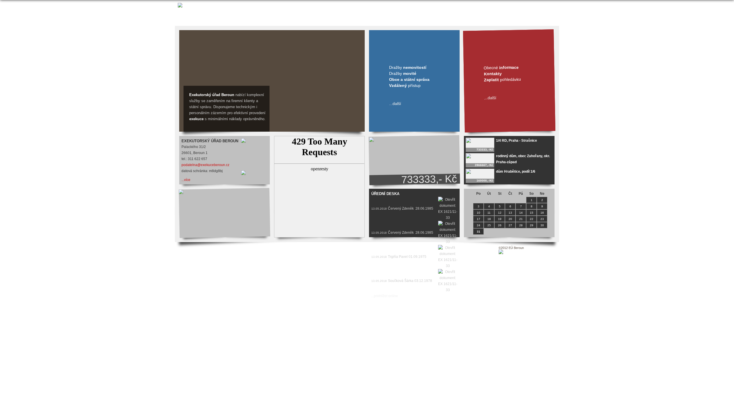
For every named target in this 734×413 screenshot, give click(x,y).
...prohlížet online (384, 296)
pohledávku (502, 79)
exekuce (196, 119)
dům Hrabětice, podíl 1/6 (515, 172)
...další (395, 103)
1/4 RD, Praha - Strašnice (516, 141)
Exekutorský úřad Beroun (211, 95)
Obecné (501, 67)
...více (185, 180)
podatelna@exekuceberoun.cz (205, 165)
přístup (405, 85)
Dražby (407, 67)
